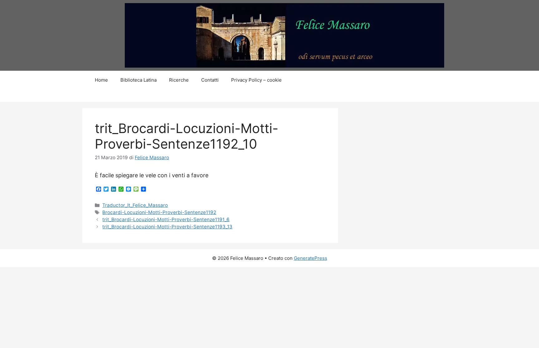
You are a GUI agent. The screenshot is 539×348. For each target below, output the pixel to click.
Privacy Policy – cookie (256, 80)
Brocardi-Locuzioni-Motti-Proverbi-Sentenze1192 (159, 212)
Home (101, 80)
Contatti (210, 80)
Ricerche (179, 80)
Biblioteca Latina (138, 80)
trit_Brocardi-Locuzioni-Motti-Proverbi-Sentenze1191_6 (166, 219)
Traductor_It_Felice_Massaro (135, 205)
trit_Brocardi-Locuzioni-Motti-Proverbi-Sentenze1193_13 (167, 227)
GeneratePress (310, 258)
